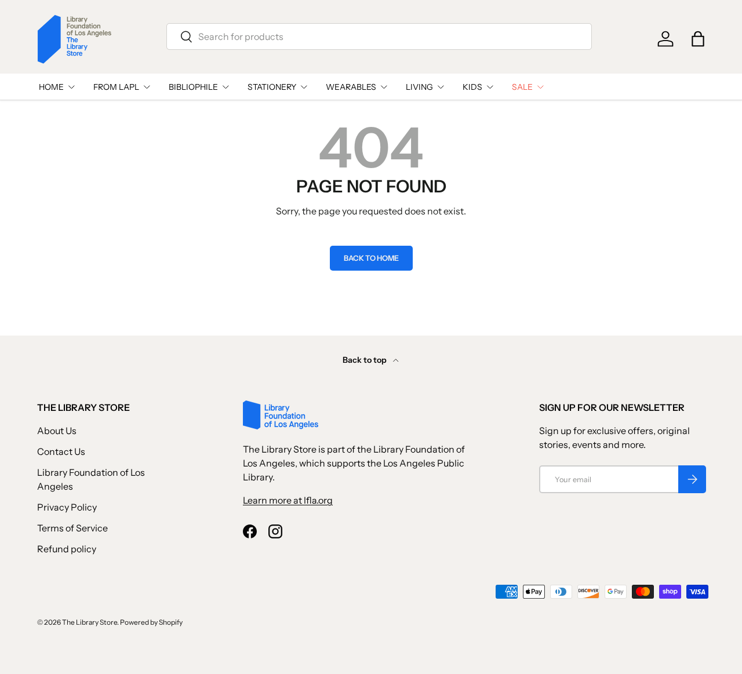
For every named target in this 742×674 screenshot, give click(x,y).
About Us (57, 430)
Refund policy (66, 549)
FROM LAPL (116, 87)
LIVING (419, 87)
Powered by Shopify (151, 622)
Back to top (365, 360)
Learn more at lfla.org (288, 500)
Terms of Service (72, 528)
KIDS (472, 87)
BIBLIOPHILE (193, 87)
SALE (522, 87)
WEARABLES (351, 87)
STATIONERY (272, 87)
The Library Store (89, 622)
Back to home (371, 258)
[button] (698, 39)
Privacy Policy (67, 507)
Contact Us (61, 451)
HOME (51, 87)
